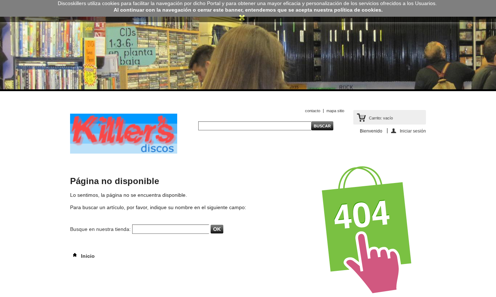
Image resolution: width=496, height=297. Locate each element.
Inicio (87, 256)
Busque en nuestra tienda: (100, 229)
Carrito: (381, 118)
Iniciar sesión (413, 131)
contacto (312, 111)
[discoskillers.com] (123, 152)
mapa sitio (335, 111)
